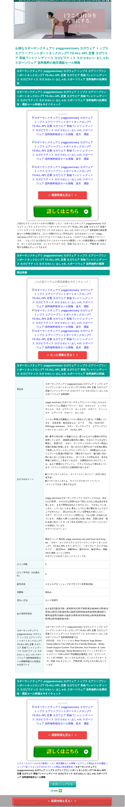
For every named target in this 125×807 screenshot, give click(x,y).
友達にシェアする (62, 784)
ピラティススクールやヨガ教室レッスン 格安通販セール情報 (46, 763)
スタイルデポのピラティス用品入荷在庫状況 (51, 767)
